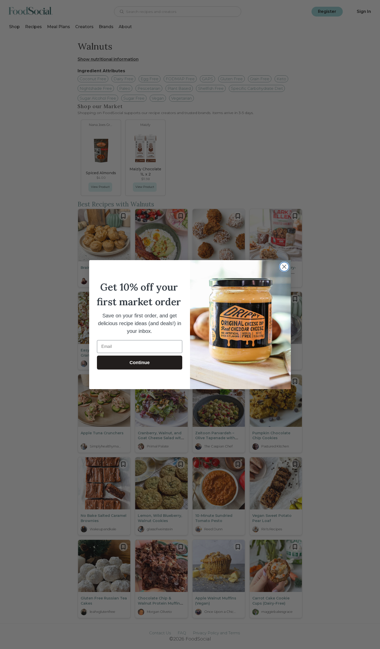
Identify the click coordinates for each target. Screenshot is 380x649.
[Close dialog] (284, 266)
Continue (140, 362)
